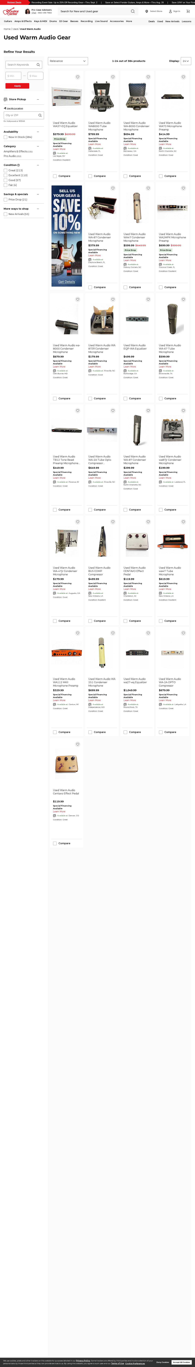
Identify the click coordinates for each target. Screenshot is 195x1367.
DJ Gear (63, 21)
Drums (53, 21)
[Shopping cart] (188, 11)
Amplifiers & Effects (18, 151)
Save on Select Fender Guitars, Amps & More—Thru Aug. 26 (134, 2)
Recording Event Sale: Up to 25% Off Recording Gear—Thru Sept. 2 (64, 2)
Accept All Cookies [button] (181, 1362)
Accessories (117, 21)
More (129, 21)
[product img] (66, 96)
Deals (152, 21)
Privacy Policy (83, 1361)
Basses (74, 21)
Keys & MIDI (40, 21)
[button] (38, 11)
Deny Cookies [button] (162, 1362)
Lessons (186, 21)
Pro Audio (12, 156)
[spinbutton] (13, 76)
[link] (66, 126)
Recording (87, 21)
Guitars (8, 21)
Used (160, 21)
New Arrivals (172, 21)
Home (7, 29)
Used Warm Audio (30, 29)
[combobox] (68, 61)
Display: (174, 61)
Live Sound (101, 21)
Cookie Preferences (135, 1363)
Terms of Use (117, 1363)
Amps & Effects (23, 21)
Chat (34, 13)
